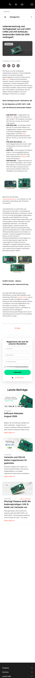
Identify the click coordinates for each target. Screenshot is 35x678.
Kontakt (10, 4)
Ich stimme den (17, 366)
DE (22, 4)
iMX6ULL (24, 156)
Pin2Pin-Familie (22, 297)
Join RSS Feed (19, 377)
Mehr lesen (8, 433)
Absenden (17, 372)
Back (18, 328)
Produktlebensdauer (10, 199)
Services (5, 672)
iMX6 (23, 133)
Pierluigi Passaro (25, 499)
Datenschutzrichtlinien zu (21, 366)
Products (5, 668)
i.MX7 (7, 79)
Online (16, 4)
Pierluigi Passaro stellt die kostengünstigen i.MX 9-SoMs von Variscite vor (17, 504)
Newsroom (7, 11)
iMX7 (12, 117)
